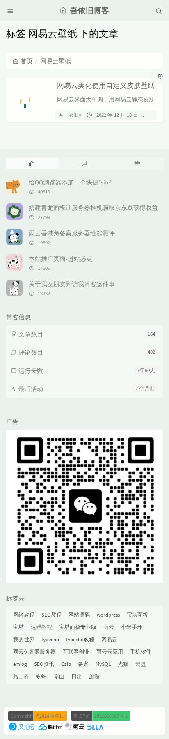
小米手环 (131, 627)
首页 (27, 61)
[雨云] (74, 726)
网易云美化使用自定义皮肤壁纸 (106, 85)
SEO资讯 (44, 664)
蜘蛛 (41, 676)
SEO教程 (51, 614)
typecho (50, 639)
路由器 (21, 676)
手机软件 (140, 651)
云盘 (140, 664)
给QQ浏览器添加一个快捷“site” (70, 182)
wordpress (108, 614)
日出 (76, 676)
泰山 (59, 676)
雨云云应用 (109, 651)
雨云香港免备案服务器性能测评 (72, 233)
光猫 (123, 664)
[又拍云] (22, 726)
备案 (83, 664)
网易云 (109, 639)
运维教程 (41, 627)
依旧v (74, 114)
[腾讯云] (50, 726)
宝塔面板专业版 (77, 627)
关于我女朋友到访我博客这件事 (72, 284)
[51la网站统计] (95, 726)
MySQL (103, 664)
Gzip (66, 664)
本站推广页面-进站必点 (60, 258)
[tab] (31, 163)
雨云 (108, 627)
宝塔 (18, 627)
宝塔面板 (137, 614)
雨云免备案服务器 (34, 651)
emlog (20, 664)
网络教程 (23, 614)
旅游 (94, 676)
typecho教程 (80, 639)
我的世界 (23, 639)
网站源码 (79, 614)
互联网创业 (76, 651)
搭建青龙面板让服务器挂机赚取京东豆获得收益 (93, 208)
